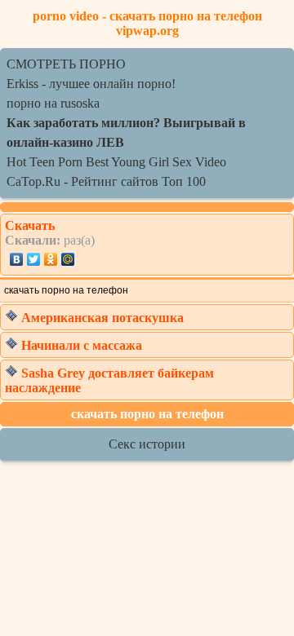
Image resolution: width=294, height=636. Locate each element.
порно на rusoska (53, 103)
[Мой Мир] (68, 259)
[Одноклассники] (51, 259)
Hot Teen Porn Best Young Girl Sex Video (116, 162)
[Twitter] (33, 259)
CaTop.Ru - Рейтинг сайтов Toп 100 (106, 181)
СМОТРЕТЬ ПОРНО (66, 64)
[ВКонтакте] (16, 259)
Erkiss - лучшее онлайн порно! (91, 84)
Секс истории (147, 444)
